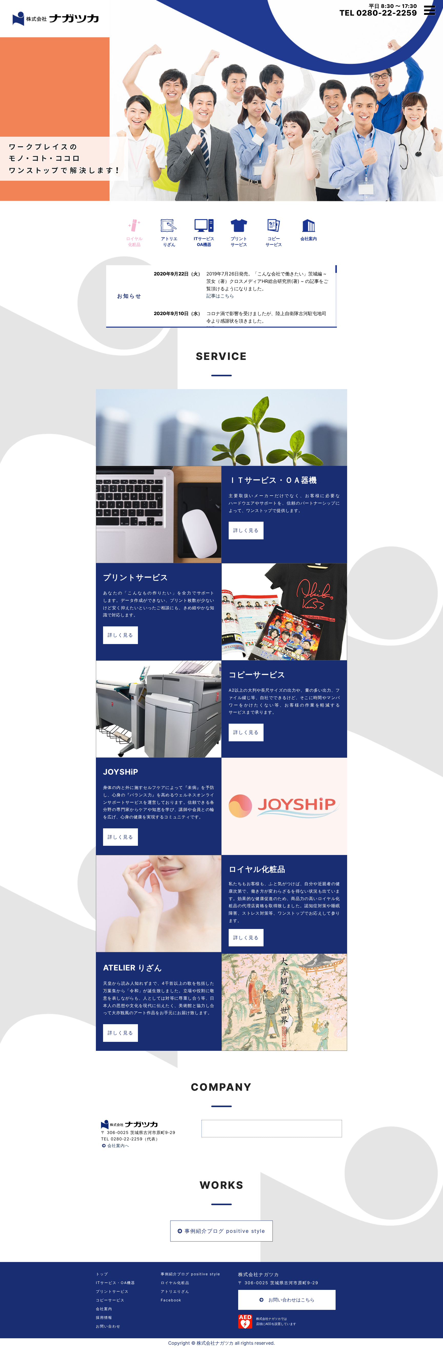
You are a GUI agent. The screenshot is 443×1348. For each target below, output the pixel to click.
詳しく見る (246, 530)
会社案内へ (117, 1145)
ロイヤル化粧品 (175, 1283)
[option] (221, 100)
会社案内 (308, 238)
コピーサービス (110, 1300)
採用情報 (104, 1317)
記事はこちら (220, 295)
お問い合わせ (108, 1326)
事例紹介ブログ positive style (224, 1231)
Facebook (171, 1300)
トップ (102, 1274)
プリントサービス (112, 1291)
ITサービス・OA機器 (115, 1283)
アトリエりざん (175, 1291)
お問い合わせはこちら (291, 1299)
